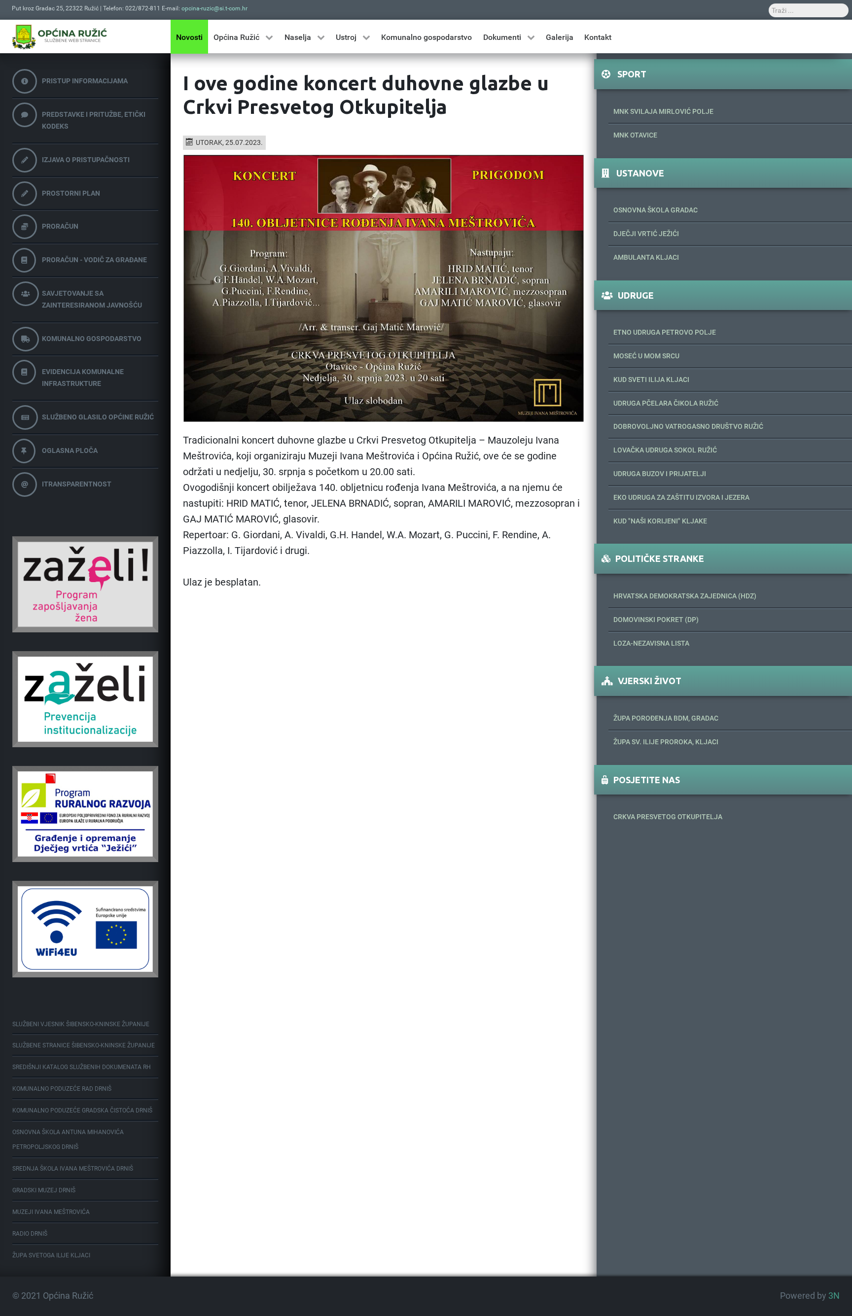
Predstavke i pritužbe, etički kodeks (93, 120)
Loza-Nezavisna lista (651, 643)
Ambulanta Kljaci (646, 257)
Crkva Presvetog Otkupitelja (667, 817)
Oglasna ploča (70, 450)
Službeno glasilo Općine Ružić (98, 417)
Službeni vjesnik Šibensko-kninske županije (80, 1024)
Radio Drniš (29, 1233)
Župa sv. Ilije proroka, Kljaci (665, 742)
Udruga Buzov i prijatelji (659, 474)
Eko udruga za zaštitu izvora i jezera (681, 497)
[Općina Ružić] (59, 36)
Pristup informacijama (85, 81)
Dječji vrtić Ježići (646, 234)
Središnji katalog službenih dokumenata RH (81, 1067)
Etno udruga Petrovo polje (664, 332)
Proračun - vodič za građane (94, 260)
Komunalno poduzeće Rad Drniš (61, 1088)
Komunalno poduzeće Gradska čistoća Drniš (82, 1110)
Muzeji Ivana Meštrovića (51, 1212)
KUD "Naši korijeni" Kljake (660, 521)
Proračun (60, 226)
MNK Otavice (635, 135)
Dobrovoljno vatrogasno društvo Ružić (688, 426)
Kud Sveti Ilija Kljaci (651, 379)
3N (834, 1296)
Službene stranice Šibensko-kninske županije (83, 1045)
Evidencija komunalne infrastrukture (83, 377)
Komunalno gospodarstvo (92, 339)
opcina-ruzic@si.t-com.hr (214, 8)
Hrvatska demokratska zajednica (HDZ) (684, 596)
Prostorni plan (71, 193)
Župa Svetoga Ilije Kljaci (51, 1255)
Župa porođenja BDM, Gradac (665, 718)
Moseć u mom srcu (646, 356)
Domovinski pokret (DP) (656, 619)
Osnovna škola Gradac (655, 210)
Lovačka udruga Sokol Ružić (665, 450)
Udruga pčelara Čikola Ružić (665, 403)
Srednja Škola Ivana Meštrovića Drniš (72, 1168)
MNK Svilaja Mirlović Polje (663, 111)
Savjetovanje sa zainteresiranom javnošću (92, 299)
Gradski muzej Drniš (43, 1190)
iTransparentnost (76, 484)
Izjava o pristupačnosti (86, 160)
